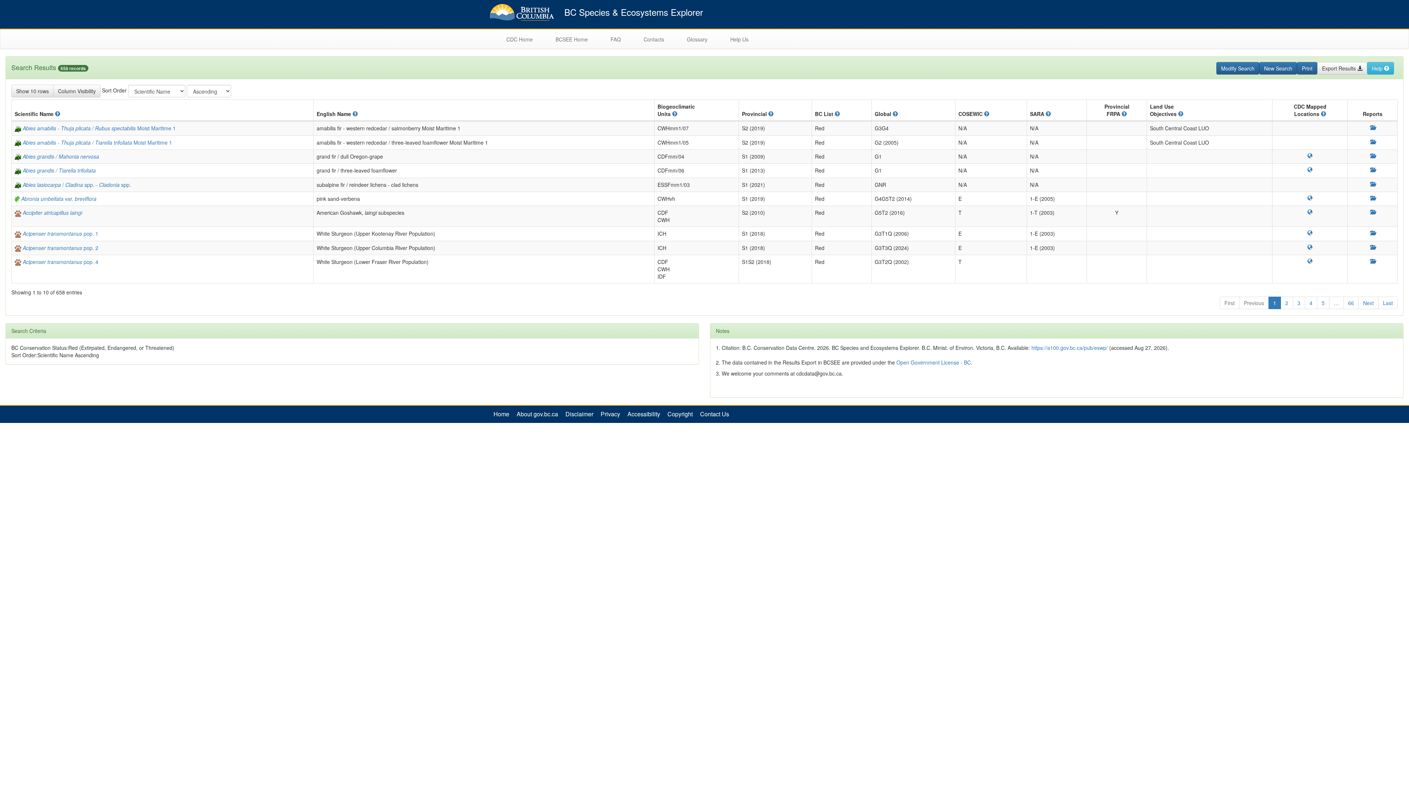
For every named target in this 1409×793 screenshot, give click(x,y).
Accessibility (643, 414)
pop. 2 (60, 247)
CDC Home (519, 39)
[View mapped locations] (1309, 155)
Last (1388, 303)
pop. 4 (60, 261)
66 (1351, 303)
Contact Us (714, 414)
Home (501, 414)
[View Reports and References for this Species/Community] (1372, 127)
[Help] (57, 113)
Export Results (1339, 68)
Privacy (610, 414)
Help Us (739, 39)
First (1229, 303)
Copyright (680, 414)
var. (59, 198)
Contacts (654, 39)
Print (1307, 68)
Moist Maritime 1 (99, 128)
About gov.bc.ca (537, 414)
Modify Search (1238, 68)
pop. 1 (60, 233)
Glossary (697, 39)
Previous (1254, 303)
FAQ (616, 39)
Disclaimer (579, 414)
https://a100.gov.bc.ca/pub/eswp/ (1069, 347)
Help (1378, 68)
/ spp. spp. (77, 184)
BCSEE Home (572, 39)
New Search (1278, 68)
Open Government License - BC (933, 362)
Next (1368, 303)
